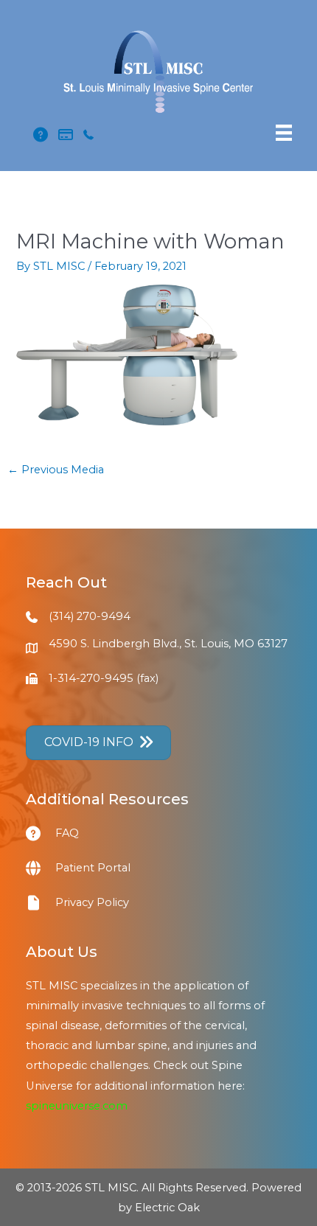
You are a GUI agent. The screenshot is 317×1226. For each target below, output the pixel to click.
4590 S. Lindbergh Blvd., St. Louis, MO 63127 (168, 643)
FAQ (67, 833)
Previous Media (55, 469)
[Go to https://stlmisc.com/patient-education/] (40, 833)
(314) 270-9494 (89, 616)
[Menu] (283, 132)
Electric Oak (167, 1207)
